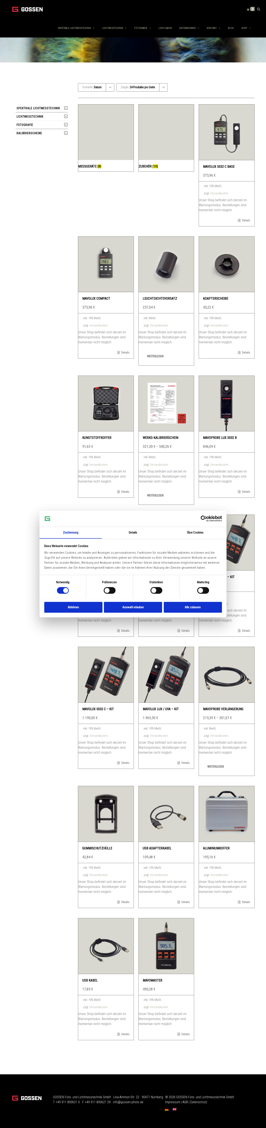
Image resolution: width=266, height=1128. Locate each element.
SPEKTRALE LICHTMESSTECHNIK (74, 28)
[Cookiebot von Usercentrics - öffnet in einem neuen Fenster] (204, 518)
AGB (185, 1102)
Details (245, 220)
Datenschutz (198, 1102)
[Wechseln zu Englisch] (175, 1109)
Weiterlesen (155, 356)
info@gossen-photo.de (128, 1102)
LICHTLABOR (165, 28)
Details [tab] (133, 532)
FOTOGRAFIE (140, 28)
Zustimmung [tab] (71, 532)
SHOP (244, 28)
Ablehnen (73, 607)
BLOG (231, 28)
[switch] (110, 590)
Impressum (172, 1102)
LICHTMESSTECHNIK (112, 28)
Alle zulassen (193, 607)
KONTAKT (212, 28)
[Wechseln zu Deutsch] (167, 1109)
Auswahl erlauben (133, 607)
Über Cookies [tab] (195, 532)
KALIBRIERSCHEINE (29, 133)
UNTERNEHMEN (187, 28)
